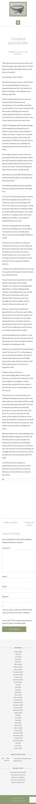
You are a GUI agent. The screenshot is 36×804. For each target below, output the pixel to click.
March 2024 (18, 725)
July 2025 (18, 685)
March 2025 (18, 695)
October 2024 (18, 707)
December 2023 (18, 733)
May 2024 (18, 720)
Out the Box (21, 798)
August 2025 (18, 682)
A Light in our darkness (18, 777)
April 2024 (18, 723)
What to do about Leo (18, 782)
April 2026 (18, 662)
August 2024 (18, 712)
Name (5, 576)
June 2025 (18, 687)
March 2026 (18, 664)
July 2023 (18, 743)
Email (4, 586)
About (16, 801)
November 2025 (18, 674)
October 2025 (18, 677)
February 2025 (18, 697)
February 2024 (18, 728)
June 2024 (18, 718)
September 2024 (18, 710)
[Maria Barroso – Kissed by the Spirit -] (18, 9)
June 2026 (18, 657)
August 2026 (18, 652)
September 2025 (18, 679)
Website (5, 596)
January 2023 (18, 748)
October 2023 (18, 738)
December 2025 (18, 672)
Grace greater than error (18, 775)
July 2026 (18, 654)
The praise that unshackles (18, 772)
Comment (6, 548)
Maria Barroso (18, 54)
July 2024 (18, 715)
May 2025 (18, 690)
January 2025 (18, 700)
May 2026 (18, 659)
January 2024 (18, 730)
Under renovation (9, 522)
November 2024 (18, 705)
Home (12, 801)
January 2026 (18, 669)
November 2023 (18, 735)
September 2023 (18, 740)
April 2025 (18, 692)
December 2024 (18, 702)
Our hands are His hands (18, 780)
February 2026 (18, 667)
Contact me (21, 801)
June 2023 (18, 745)
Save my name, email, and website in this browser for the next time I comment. (17, 611)
